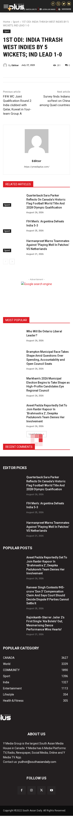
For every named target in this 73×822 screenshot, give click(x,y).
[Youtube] (51, 790)
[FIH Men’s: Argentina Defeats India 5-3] (13, 226)
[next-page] (12, 261)
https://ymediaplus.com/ (36, 166)
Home (6, 21)
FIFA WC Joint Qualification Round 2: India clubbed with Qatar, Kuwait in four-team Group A (17, 105)
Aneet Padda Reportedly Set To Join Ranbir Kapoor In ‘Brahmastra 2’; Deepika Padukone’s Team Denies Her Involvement (46, 413)
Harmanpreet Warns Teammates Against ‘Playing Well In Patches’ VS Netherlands (47, 245)
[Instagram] (31, 790)
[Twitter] (41, 790)
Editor (15, 65)
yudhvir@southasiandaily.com (37, 761)
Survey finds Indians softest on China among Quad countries (55, 101)
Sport (16, 21)
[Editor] (5, 65)
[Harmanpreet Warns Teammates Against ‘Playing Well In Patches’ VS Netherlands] (13, 245)
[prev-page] (5, 261)
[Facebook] (22, 790)
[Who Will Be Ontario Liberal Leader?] (13, 335)
